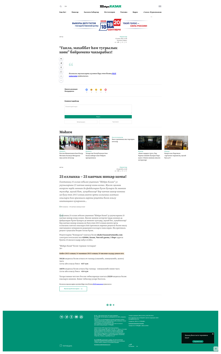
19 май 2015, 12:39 (121, 169)
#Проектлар (123, 37)
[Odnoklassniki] (71, 317)
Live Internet (131, 346)
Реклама (123, 12)
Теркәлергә (115, 122)
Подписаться (198, 341)
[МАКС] (81, 317)
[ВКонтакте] (61, 58)
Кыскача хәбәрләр (91, 12)
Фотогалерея (109, 12)
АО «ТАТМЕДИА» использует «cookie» (103, 340)
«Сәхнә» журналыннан (152, 12)
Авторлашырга (81, 122)
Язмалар (75, 12)
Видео (135, 12)
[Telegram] (61, 63)
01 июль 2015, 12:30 (121, 39)
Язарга (98, 116)
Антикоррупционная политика (136, 323)
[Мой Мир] (61, 76)
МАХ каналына (98, 284)
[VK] (61, 317)
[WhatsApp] (61, 71)
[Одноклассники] (61, 67)
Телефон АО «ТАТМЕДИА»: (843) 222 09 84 (138, 325)
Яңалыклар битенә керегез (71, 289)
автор (61, 37)
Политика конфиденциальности (102, 344)
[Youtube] (76, 317)
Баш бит (62, 12)
